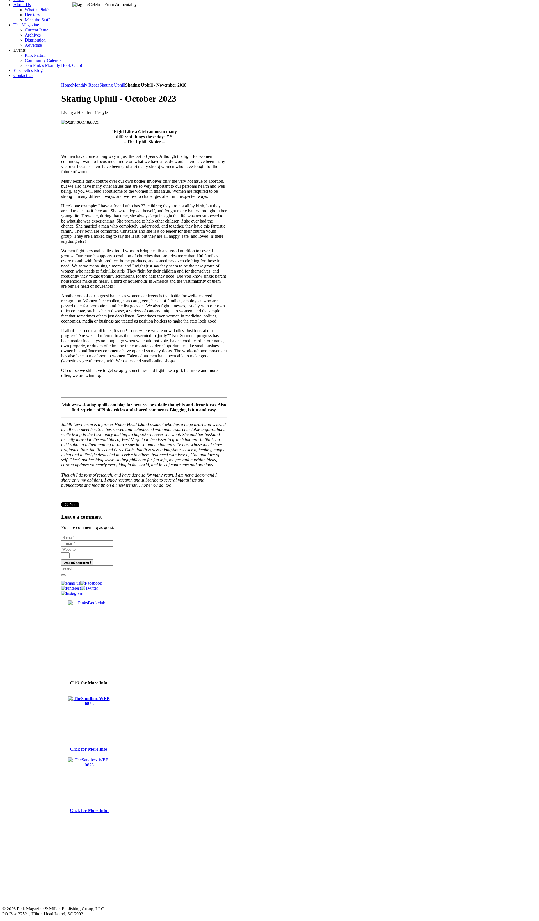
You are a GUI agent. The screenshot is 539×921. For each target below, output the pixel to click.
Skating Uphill (112, 85)
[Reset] (63, 575)
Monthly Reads (85, 85)
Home (66, 85)
